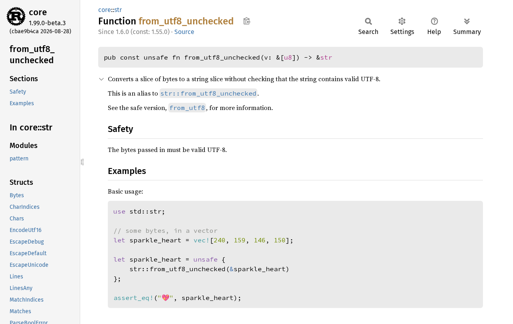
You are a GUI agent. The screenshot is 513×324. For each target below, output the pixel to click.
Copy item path (246, 21)
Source (184, 32)
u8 (288, 57)
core (38, 12)
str (118, 10)
